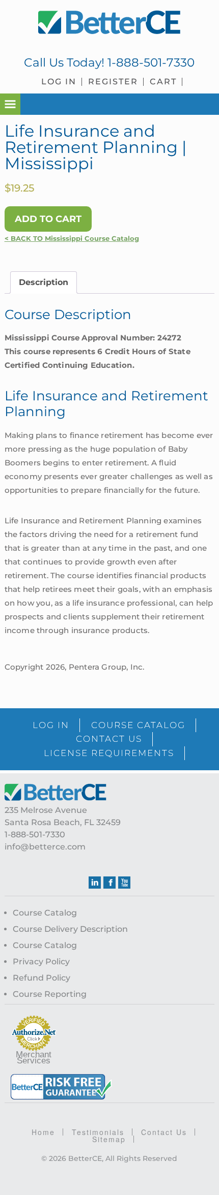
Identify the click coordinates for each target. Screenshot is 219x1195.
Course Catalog (45, 913)
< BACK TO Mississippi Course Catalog (72, 238)
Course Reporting (50, 994)
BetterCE (110, 23)
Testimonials (98, 1132)
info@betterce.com (45, 847)
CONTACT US (109, 739)
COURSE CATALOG (138, 725)
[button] (10, 104)
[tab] (43, 282)
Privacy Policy (41, 961)
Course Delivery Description (70, 929)
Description (43, 282)
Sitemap (109, 1139)
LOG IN (51, 725)
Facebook (109, 882)
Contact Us (164, 1132)
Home (43, 1132)
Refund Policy (41, 978)
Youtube (124, 882)
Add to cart (48, 219)
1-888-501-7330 (151, 62)
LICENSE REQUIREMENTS (109, 753)
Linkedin (95, 882)
